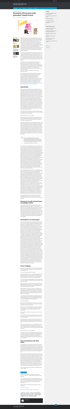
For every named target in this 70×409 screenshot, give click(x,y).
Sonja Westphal (20, 17)
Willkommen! (16, 8)
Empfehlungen (30, 8)
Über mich (24, 8)
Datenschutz (48, 47)
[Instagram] (53, 1)
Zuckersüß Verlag (27, 119)
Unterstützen (36, 8)
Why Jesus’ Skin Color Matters (24, 387)
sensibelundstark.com (19, 4)
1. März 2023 (24, 17)
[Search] (56, 1)
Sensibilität (20, 11)
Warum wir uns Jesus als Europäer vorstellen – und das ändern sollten (29, 389)
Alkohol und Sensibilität (50, 18)
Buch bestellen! (23, 372)
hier (24, 70)
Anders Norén (18, 407)
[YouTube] (54, 1)
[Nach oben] (56, 405)
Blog (20, 8)
